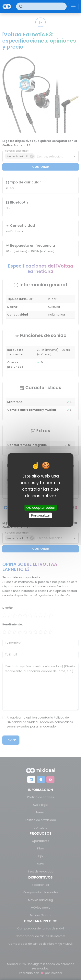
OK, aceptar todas (40, 507)
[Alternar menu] (73, 6)
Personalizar (40, 515)
